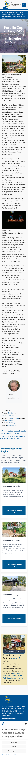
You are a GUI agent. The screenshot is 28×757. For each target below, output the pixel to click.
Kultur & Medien (14, 418)
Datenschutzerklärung (15, 754)
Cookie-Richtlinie (6, 754)
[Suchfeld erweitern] (24, 5)
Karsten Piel (7, 45)
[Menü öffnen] (20, 5)
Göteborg (12, 423)
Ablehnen (14, 746)
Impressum (23, 754)
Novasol (14, 658)
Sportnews (11, 413)
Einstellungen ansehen (14, 751)
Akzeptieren (14, 742)
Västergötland (11, 425)
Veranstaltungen (8, 415)
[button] (25, 723)
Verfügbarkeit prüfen (14, 510)
